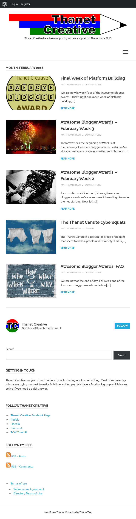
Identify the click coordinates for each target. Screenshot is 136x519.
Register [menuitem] (25, 3)
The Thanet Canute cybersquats (93, 222)
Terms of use (19, 483)
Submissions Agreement (28, 489)
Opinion (89, 228)
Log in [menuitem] (14, 3)
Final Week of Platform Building (93, 78)
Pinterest (16, 428)
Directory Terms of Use (27, 493)
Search (10, 348)
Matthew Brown (71, 84)
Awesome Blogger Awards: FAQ (92, 266)
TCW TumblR (19, 432)
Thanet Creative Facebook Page (30, 415)
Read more (68, 108)
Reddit (15, 419)
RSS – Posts (18, 456)
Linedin (15, 423)
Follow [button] (122, 325)
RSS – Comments (22, 466)
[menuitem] (4, 4)
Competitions (93, 84)
